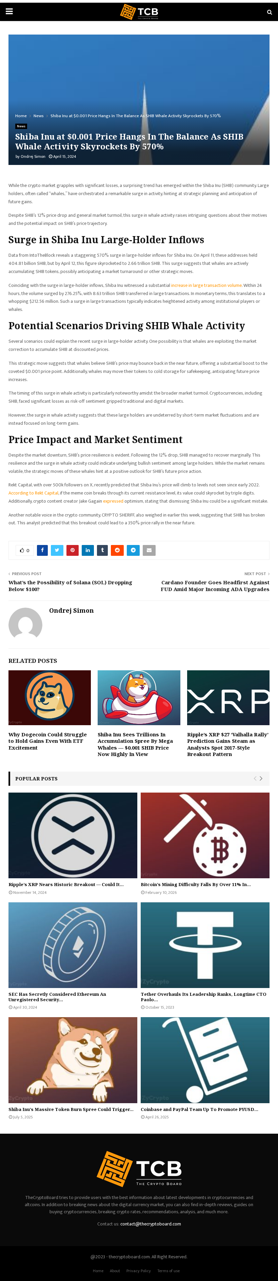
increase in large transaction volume (206, 285)
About (115, 1271)
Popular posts (36, 778)
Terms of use (168, 1271)
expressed (113, 501)
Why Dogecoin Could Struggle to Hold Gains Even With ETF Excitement (47, 741)
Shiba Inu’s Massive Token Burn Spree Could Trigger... (71, 1109)
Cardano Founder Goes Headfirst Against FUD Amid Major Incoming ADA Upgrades (215, 585)
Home (98, 1271)
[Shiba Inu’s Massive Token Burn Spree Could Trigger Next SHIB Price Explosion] (72, 1060)
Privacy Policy (138, 1271)
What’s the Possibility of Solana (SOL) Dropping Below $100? (70, 585)
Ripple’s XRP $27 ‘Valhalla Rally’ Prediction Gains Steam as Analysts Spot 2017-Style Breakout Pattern (228, 744)
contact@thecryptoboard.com (150, 1224)
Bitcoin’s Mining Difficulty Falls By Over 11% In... (196, 884)
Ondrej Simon (33, 156)
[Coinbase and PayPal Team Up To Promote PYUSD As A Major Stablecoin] (205, 1060)
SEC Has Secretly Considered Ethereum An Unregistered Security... (57, 997)
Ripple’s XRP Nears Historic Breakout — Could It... (66, 884)
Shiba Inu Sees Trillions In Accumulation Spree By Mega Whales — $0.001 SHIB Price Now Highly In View (135, 744)
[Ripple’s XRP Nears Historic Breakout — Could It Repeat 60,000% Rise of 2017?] (72, 835)
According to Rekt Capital (33, 493)
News (21, 126)
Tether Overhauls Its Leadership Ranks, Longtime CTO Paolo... (203, 997)
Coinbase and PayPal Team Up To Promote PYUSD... (199, 1109)
